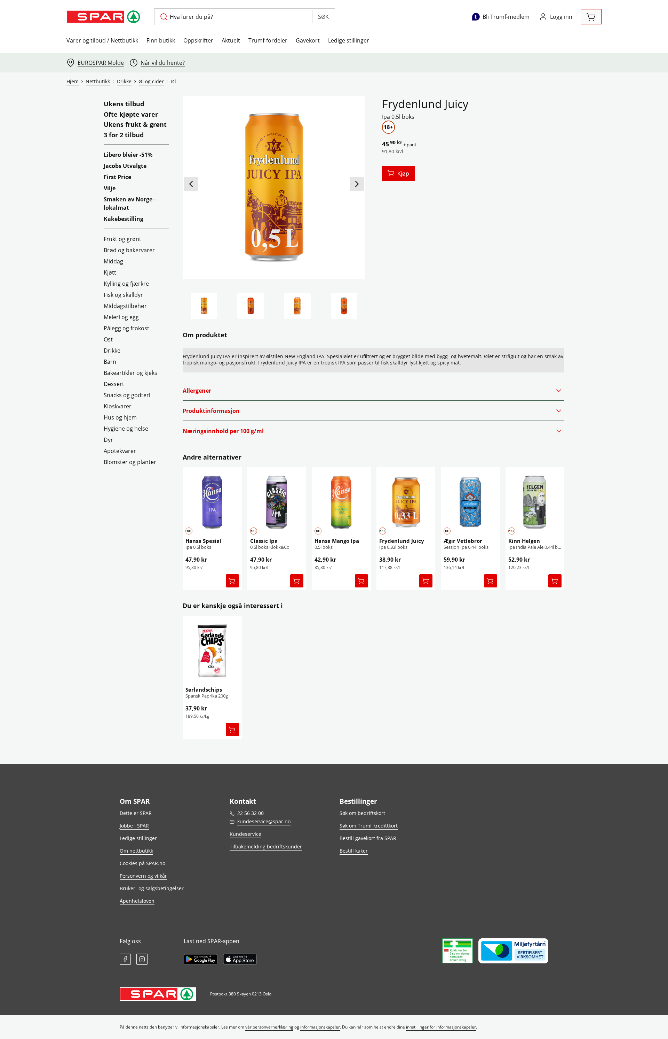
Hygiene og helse (126, 428)
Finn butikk (160, 40)
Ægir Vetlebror (463, 540)
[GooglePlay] (200, 959)
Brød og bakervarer (129, 250)
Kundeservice (245, 834)
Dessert (114, 384)
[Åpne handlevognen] (591, 16)
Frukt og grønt (122, 239)
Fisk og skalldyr (123, 295)
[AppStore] (240, 959)
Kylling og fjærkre (126, 283)
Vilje (110, 188)
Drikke (112, 350)
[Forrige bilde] (191, 184)
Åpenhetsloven (137, 901)
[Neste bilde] (357, 184)
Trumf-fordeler (267, 40)
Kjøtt (110, 272)
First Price (117, 177)
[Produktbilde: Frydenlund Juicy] (204, 306)
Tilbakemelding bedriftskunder (266, 846)
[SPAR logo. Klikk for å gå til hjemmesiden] (104, 17)
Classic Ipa (264, 540)
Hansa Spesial (203, 540)
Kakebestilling (123, 219)
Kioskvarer (118, 406)
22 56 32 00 (250, 813)
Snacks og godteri (127, 395)
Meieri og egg (121, 317)
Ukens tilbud (124, 104)
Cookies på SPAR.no (142, 863)
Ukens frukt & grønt (135, 125)
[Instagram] (142, 959)
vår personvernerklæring (269, 1027)
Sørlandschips (203, 689)
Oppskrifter (198, 40)
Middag (113, 261)
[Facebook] (125, 959)
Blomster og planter (130, 462)
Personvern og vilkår (143, 875)
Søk (323, 17)
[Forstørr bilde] (274, 187)
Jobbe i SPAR (134, 825)
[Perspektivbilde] (344, 306)
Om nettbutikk (136, 850)
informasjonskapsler (320, 1027)
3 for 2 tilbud (124, 135)
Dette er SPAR (136, 813)
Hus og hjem (120, 417)
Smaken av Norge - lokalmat (130, 203)
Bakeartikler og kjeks (130, 373)
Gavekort (308, 40)
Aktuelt (231, 40)
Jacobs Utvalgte (125, 166)
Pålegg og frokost (126, 328)
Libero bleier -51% (128, 155)
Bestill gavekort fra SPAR (368, 838)
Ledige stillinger (348, 40)
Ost (108, 339)
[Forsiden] (250, 306)
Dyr (108, 440)
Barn (110, 361)
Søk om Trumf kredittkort (369, 825)
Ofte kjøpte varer (131, 114)
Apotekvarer (120, 451)
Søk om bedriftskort (362, 813)
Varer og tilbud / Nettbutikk (102, 40)
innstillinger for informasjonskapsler (441, 1027)
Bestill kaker (354, 850)
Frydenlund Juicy (401, 540)
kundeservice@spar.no (264, 821)
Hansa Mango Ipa (337, 540)
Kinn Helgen (524, 540)
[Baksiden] (297, 306)
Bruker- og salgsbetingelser (152, 888)
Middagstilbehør (125, 306)
